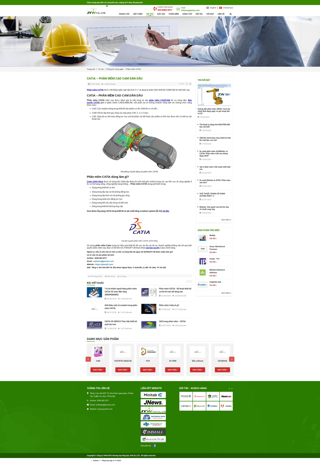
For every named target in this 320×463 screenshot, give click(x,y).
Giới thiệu (137, 14)
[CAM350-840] (203, 284)
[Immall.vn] (154, 432)
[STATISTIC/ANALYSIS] (98, 352)
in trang (123, 276)
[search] (230, 14)
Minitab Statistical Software (217, 271)
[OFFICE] (222, 352)
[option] (139, 292)
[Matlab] (203, 238)
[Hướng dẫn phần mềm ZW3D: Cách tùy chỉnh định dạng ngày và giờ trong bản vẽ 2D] (214, 95)
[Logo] (96, 11)
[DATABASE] (197, 352)
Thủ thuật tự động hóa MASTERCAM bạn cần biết (215, 125)
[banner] (160, 41)
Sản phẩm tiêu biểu (209, 230)
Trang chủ (124, 14)
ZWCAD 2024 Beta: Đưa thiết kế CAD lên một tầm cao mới (215, 139)
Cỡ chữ (181, 84)
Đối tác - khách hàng (193, 388)
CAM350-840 (215, 282)
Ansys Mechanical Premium (217, 247)
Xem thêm (225, 220)
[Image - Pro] (203, 261)
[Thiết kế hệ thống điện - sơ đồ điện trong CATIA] (94, 292)
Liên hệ (221, 14)
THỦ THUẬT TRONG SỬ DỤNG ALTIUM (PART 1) (212, 195)
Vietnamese (228, 8)
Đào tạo (161, 14)
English (213, 8)
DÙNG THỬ (187, 14)
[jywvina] (154, 410)
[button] (187, 281)
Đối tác (199, 14)
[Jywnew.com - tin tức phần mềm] (154, 402)
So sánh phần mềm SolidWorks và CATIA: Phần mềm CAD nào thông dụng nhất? (214, 153)
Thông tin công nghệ (115, 69)
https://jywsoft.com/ (104, 264)
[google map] (154, 439)
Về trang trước (96, 276)
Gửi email (111, 276)
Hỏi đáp (210, 14)
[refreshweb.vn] (154, 417)
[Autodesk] (185, 396)
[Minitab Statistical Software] (203, 272)
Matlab (212, 235)
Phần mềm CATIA (133, 69)
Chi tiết (213, 238)
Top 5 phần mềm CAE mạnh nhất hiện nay (215, 168)
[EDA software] (172, 352)
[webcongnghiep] (154, 424)
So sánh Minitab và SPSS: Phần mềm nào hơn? (215, 181)
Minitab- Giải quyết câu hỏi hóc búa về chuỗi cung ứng (214, 208)
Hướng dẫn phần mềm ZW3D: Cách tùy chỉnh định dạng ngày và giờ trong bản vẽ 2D (214, 111)
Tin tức (150, 14)
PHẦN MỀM (174, 14)
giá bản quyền (153, 248)
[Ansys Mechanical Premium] (203, 249)
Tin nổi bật (204, 80)
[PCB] (123, 352)
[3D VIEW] (147, 352)
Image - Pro (214, 259)
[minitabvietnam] (154, 395)
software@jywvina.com (103, 261)
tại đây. (166, 211)
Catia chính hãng (95, 182)
